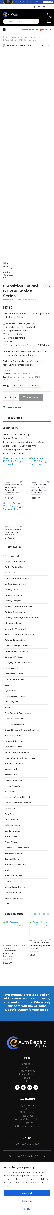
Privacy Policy (27, 1074)
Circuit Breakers (12, 668)
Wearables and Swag (14, 898)
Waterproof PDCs (13, 892)
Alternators (10, 573)
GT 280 (34, 374)
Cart (27, 1109)
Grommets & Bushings (15, 724)
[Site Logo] (11, 14)
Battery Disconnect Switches (18, 606)
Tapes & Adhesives (14, 853)
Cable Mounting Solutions (16, 651)
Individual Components (15, 763)
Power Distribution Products (18, 803)
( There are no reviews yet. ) (27, 300)
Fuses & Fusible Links (14, 718)
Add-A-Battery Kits (14, 567)
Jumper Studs (11, 769)
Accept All (27, 1193)
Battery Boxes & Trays (15, 584)
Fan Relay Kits (11, 702)
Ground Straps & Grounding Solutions (22, 730)
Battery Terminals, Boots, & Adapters (22, 617)
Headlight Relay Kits (14, 741)
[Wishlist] (49, 15)
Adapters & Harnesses (15, 561)
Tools (7, 482)
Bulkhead (7, 945)
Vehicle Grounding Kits (15, 887)
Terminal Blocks (12, 859)
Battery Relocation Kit (27, 1126)
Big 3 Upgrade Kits (13, 623)
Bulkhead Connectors (15, 640)
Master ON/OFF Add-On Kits (18, 797)
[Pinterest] (39, 7)
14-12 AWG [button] (19, 386)
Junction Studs (11, 775)
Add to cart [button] (20, 461)
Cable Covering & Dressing (17, 645)
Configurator (27, 1122)
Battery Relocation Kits (15, 612)
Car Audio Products (14, 657)
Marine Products (12, 786)
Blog (27, 1077)
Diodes (8, 685)
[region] (27, 1188)
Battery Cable (11, 589)
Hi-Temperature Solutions (17, 752)
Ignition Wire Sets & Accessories (20, 758)
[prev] (45, 286)
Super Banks (11, 842)
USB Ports (10, 881)
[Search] (35, 21)
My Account (27, 1105)
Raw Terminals (11, 814)
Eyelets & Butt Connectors (17, 696)
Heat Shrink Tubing (14, 746)
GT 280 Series (8, 380)
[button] (5, 29)
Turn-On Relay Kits (13, 876)
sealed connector (26, 380)
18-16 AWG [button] (34, 386)
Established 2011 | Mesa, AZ (36, 29)
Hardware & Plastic (14, 735)
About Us (27, 1067)
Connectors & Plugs (14, 674)
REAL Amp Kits (12, 819)
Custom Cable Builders (26, 1119)
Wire (7, 904)
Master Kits (10, 791)
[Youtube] (44, 7)
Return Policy (27, 1071)
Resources (27, 1115)
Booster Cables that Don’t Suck (19, 634)
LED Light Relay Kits (14, 780)
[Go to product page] (14, 468)
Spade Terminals (12, 831)
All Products (27, 1112)
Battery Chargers (13, 601)
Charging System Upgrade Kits (19, 662)
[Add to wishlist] (21, 482)
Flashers (9, 707)
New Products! (12, 556)
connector (30, 377)
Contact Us (27, 1064)
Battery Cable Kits (13, 595)
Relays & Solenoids (13, 825)
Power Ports (11, 808)
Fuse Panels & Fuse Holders (18, 713)
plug (16, 380)
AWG (5, 386)
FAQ (27, 1081)
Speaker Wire (11, 836)
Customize (27, 1201)
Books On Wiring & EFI (15, 629)
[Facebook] (35, 7)
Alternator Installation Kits (17, 578)
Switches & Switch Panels (17, 847)
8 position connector (16, 377)
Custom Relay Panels (14, 679)
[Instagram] (49, 7)
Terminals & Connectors (16, 864)
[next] (50, 286)
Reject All (27, 1209)
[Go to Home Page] (4, 37)
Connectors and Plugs (22, 374)
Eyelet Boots (11, 690)
